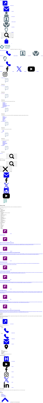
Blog (1, 224)
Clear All (2, 228)
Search (12, 37)
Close (11, 171)
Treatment (2, 221)
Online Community (13, 21)
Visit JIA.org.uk (12, 5)
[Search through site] (11, 156)
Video (1, 227)
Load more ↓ (1, 313)
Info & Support (3, 93)
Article (1, 223)
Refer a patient (13, 16)
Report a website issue (3, 396)
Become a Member (2, 50)
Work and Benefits (3, 222)
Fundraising (2, 217)
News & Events (3, 121)
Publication (2, 226)
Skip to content (1, 0)
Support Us (2, 107)
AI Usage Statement (3, 395)
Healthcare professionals (3, 218)
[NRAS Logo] (5, 49)
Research (12, 32)
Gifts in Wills (29, 55)
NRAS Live (2, 225)
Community (2, 213)
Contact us (12, 11)
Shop (1, 38)
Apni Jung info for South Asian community (5, 212)
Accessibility (2, 394)
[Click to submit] (11, 163)
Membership (2, 145)
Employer (2, 209)
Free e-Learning (3, 85)
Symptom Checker (3, 77)
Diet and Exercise (3, 215)
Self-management (3, 220)
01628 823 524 (1, 55)
